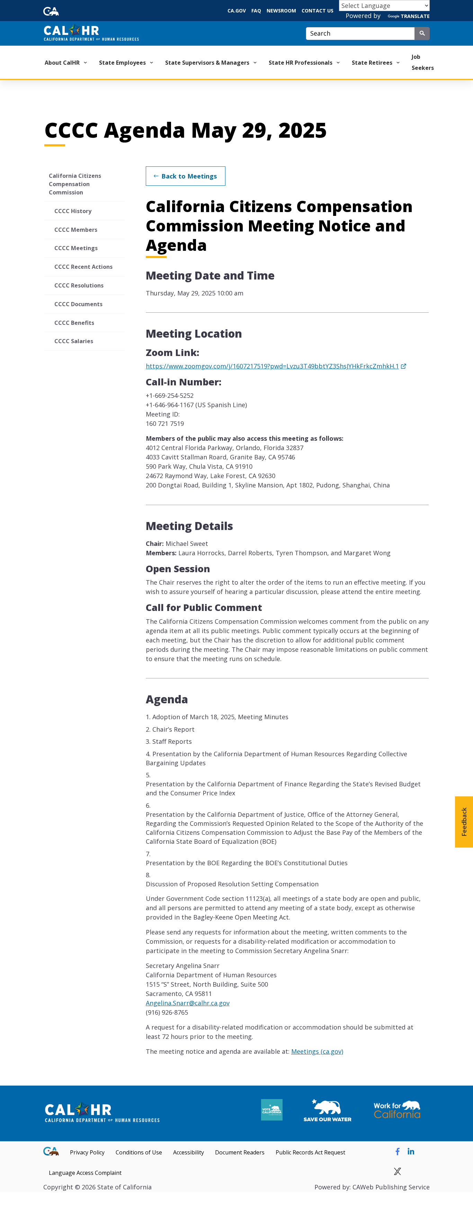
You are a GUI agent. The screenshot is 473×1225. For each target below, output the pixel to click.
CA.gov (236, 10)
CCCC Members (75, 230)
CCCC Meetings (76, 248)
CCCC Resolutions (79, 285)
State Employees (123, 62)
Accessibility (188, 1152)
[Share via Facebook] (397, 1151)
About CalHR (63, 62)
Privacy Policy (87, 1152)
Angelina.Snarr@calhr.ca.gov (188, 1003)
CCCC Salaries (73, 341)
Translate (415, 16)
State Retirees (373, 62)
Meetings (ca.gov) (317, 1051)
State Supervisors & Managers (208, 62)
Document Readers (240, 1152)
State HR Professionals (301, 62)
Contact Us (317, 10)
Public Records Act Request (310, 1152)
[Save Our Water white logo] (331, 1110)
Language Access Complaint (85, 1173)
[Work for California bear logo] (401, 1110)
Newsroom (281, 10)
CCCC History (72, 211)
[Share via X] (397, 1172)
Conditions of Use (139, 1152)
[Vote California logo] (275, 1110)
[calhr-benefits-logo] (102, 1113)
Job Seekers (423, 62)
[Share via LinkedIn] (411, 1151)
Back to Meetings (189, 176)
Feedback (464, 822)
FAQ (256, 10)
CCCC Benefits (74, 323)
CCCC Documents (78, 304)
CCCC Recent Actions (83, 267)
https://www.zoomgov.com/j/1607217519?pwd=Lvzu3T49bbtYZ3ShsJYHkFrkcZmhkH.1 (272, 366)
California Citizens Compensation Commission (75, 184)
